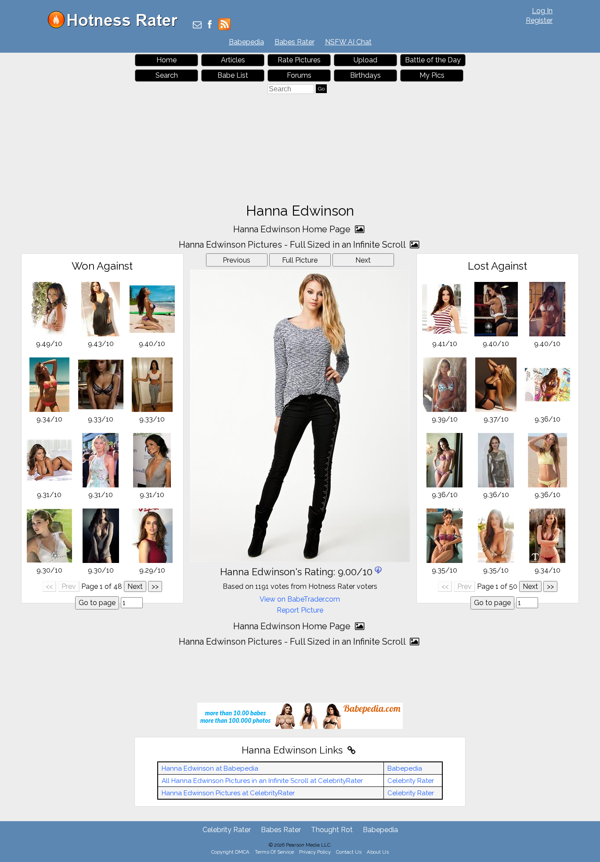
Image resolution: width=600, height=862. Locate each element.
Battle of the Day (433, 60)
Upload (365, 60)
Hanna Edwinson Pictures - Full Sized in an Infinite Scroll (293, 244)
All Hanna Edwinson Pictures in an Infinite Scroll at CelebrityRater (262, 781)
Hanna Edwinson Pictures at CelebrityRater (228, 793)
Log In (542, 11)
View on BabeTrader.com (300, 599)
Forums (299, 75)
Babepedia (246, 42)
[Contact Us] (197, 25)
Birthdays (365, 75)
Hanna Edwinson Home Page (293, 229)
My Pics (432, 75)
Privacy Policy (315, 852)
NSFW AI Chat (348, 42)
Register (539, 20)
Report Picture (300, 610)
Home (166, 60)
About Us (378, 852)
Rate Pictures (299, 60)
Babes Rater (294, 42)
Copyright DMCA (230, 852)
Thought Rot (332, 830)
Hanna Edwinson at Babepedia (210, 768)
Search (166, 75)
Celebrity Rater (410, 781)
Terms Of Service (274, 852)
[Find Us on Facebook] (210, 25)
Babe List (232, 75)
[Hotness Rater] (115, 26)
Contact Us (348, 852)
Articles (233, 60)
